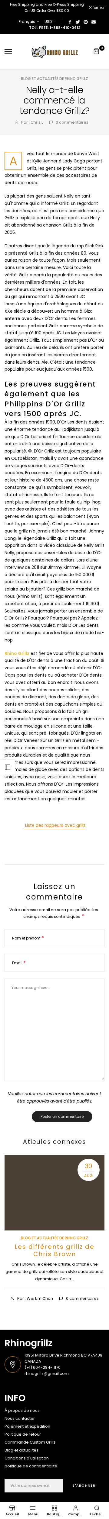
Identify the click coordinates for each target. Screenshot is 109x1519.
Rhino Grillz (17, 653)
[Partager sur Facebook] (70, 22)
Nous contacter (20, 1418)
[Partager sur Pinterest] (85, 22)
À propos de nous (22, 1410)
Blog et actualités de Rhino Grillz (54, 78)
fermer (98, 7)
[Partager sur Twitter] (77, 22)
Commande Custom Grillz (30, 1442)
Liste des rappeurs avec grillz (54, 825)
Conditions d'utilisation (27, 1458)
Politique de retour (23, 1434)
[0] (96, 51)
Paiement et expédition (27, 1426)
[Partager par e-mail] (93, 22)
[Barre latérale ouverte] (7, 767)
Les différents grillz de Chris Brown (54, 1250)
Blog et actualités (21, 1450)
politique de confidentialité (31, 1466)
